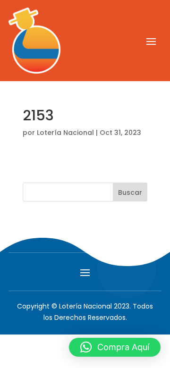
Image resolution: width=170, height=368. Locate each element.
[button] (115, 347)
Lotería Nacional (65, 132)
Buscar (130, 192)
